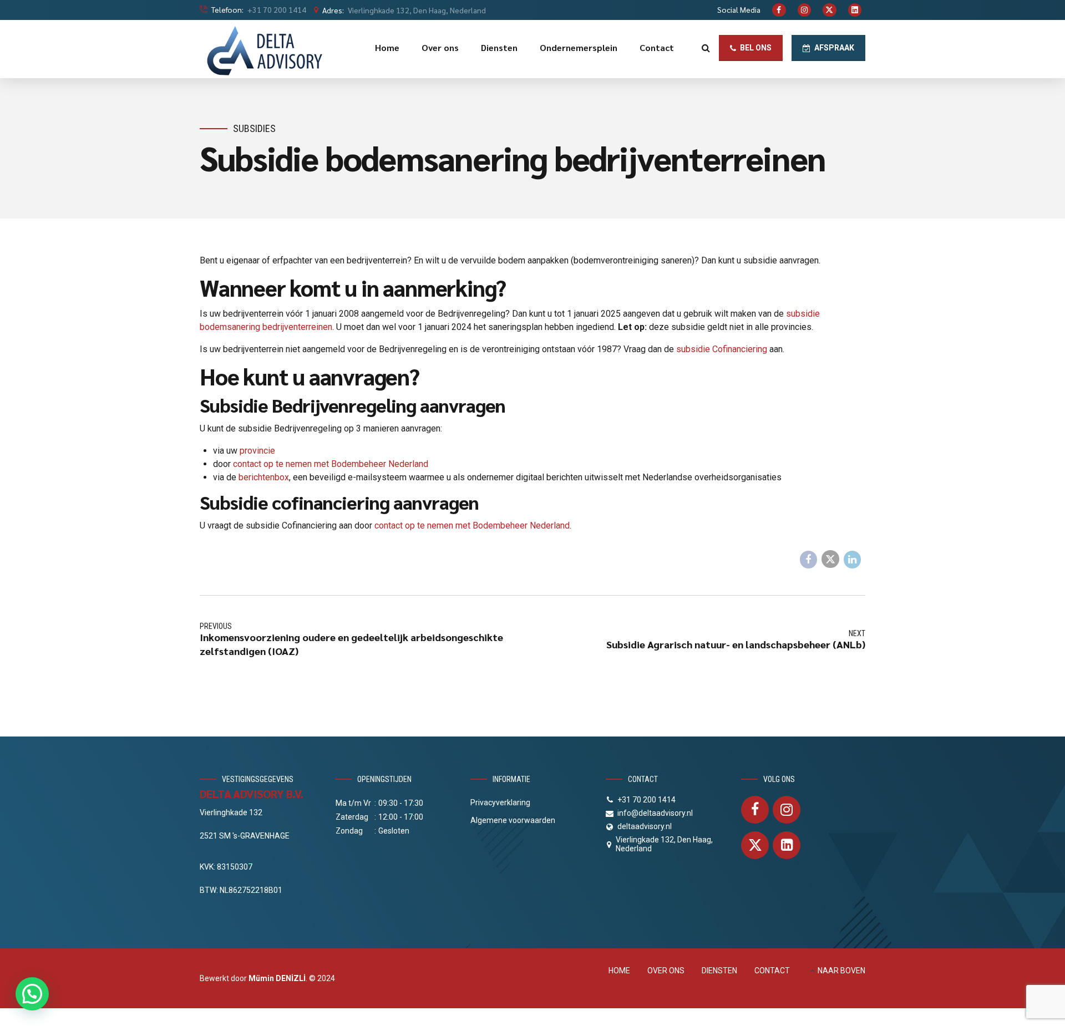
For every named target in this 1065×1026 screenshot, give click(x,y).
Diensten (499, 47)
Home (387, 47)
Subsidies (254, 128)
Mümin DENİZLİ (277, 978)
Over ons (440, 47)
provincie (257, 450)
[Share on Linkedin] (852, 559)
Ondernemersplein (578, 47)
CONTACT (772, 970)
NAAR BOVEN (841, 970)
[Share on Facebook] (809, 559)
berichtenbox (264, 477)
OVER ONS (665, 970)
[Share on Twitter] (830, 559)
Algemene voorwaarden (512, 820)
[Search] (706, 47)
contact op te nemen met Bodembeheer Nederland (330, 464)
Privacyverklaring (500, 802)
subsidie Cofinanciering (721, 349)
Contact (657, 47)
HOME (619, 970)
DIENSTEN (719, 970)
